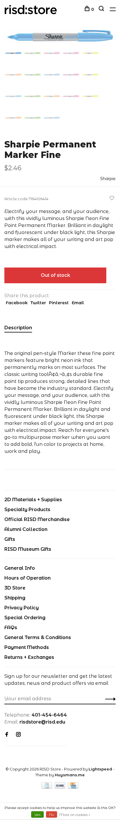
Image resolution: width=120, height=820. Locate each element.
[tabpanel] (60, 36)
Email (78, 302)
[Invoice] (47, 787)
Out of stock (55, 275)
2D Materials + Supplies (33, 499)
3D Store (14, 588)
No (51, 814)
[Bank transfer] (61, 787)
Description (18, 327)
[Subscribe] (109, 698)
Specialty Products (27, 509)
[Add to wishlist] (112, 198)
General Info (19, 568)
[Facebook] (6, 735)
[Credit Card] (73, 787)
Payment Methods (26, 647)
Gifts (9, 539)
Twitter (38, 302)
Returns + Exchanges (29, 657)
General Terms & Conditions (37, 637)
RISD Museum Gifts (27, 549)
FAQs (10, 627)
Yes (37, 814)
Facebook (17, 302)
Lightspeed (100, 769)
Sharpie (108, 178)
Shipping (14, 598)
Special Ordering (24, 617)
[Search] (102, 9)
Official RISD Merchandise (37, 519)
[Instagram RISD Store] (18, 735)
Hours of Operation (27, 578)
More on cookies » (74, 814)
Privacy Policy (21, 607)
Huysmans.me (70, 775)
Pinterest (59, 302)
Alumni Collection (25, 529)
